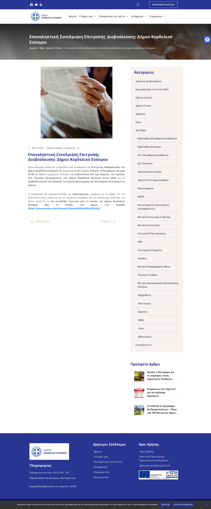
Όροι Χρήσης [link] (147, 451)
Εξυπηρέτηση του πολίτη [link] (112, 16)
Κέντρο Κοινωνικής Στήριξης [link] (154, 217)
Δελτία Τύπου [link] (54, 48)
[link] (207, 39)
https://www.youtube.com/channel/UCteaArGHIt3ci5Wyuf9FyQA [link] (64, 208)
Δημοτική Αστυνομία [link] (149, 171)
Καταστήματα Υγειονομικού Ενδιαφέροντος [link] (153, 207)
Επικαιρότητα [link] (102, 472)
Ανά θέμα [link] (141, 130)
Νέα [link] (42, 48)
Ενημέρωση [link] (156, 16)
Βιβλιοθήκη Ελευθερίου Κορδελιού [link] (157, 138)
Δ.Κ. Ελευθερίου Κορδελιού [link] (153, 155)
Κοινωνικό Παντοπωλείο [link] (152, 233)
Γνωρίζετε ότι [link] (144, 344)
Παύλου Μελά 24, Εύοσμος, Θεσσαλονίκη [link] (52, 478)
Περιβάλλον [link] (144, 295)
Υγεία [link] (141, 328)
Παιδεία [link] (142, 258)
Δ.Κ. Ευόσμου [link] (145, 163)
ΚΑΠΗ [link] (141, 196)
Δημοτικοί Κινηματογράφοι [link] (153, 180)
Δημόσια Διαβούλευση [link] (148, 81)
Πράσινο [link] (142, 311)
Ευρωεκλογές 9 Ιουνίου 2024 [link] (152, 89)
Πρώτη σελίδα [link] (144, 97)
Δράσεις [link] (140, 114)
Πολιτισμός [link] (144, 303)
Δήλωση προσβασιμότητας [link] (155, 465)
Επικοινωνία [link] (101, 477)
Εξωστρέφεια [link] (145, 188)
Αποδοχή (165, 504)
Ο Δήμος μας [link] (86, 16)
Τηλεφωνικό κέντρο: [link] (49, 472)
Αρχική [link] (72, 16)
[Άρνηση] (207, 504)
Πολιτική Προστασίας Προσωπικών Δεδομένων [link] (154, 458)
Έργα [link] (138, 122)
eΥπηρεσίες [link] (137, 16)
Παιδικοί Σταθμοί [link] (148, 274)
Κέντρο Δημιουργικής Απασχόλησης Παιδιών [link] (158, 285)
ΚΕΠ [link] (140, 241)
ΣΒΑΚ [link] (141, 320)
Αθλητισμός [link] (144, 336)
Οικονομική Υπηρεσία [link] (150, 250)
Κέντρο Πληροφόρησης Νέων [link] (154, 266)
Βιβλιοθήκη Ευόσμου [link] (149, 146)
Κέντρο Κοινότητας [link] (149, 225)
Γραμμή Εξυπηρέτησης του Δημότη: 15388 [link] (53, 486)
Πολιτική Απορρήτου (183, 504)
